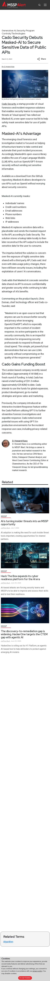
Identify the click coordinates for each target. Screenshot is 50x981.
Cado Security (9, 104)
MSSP (4, 516)
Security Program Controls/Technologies (18, 32)
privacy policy (37, 971)
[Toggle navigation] (45, 4)
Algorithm (8, 941)
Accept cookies (25, 978)
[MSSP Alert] (14, 5)
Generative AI (9, 30)
